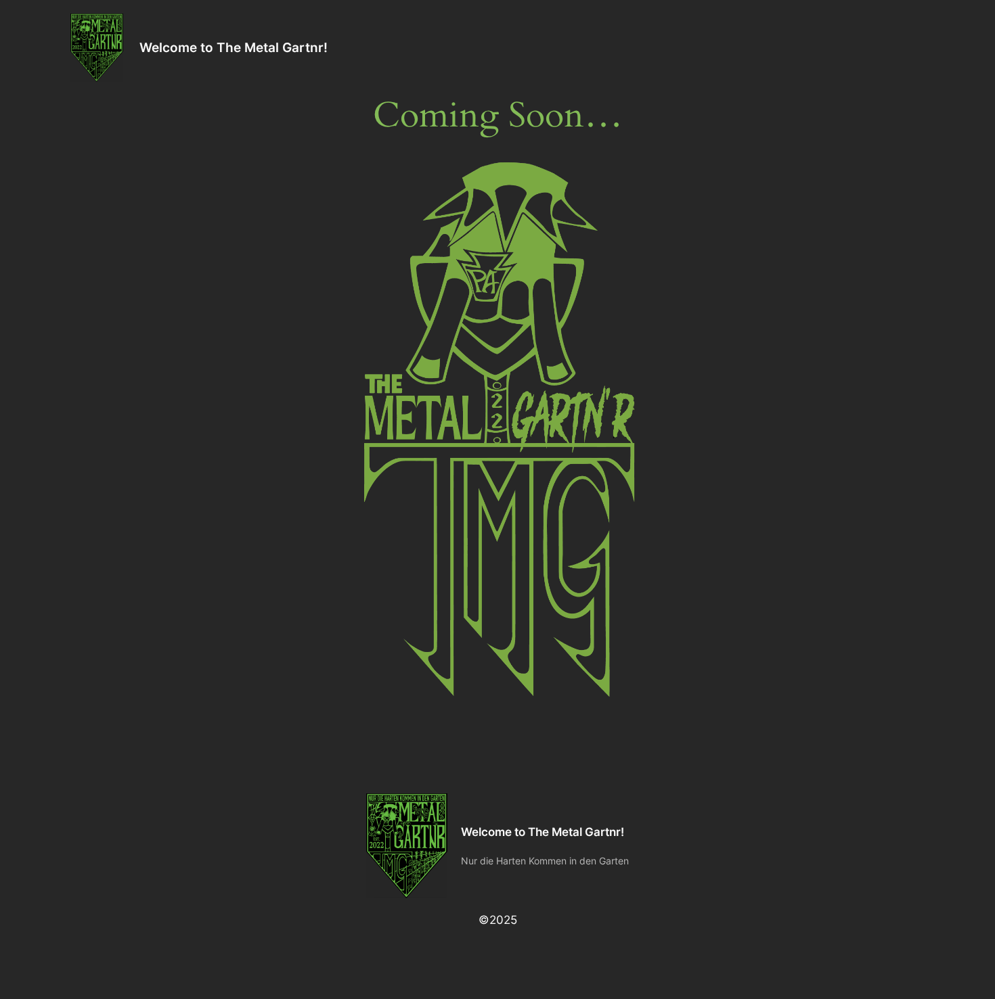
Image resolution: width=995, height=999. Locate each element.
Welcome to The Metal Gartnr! (233, 47)
